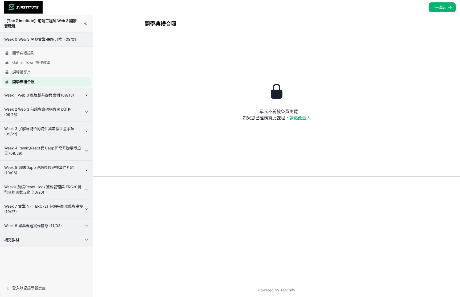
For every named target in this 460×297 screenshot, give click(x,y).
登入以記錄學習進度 (29, 288)
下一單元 (439, 7)
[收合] (85, 23)
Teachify (287, 290)
